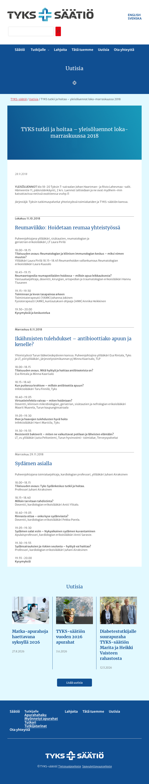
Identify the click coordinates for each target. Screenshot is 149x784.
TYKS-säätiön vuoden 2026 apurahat (70, 637)
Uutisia (74, 68)
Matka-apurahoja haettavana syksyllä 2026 (30, 637)
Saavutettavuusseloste (97, 766)
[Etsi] (58, 31)
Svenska (135, 18)
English (134, 15)
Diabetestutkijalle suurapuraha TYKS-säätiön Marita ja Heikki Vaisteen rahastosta (118, 645)
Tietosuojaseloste (69, 766)
